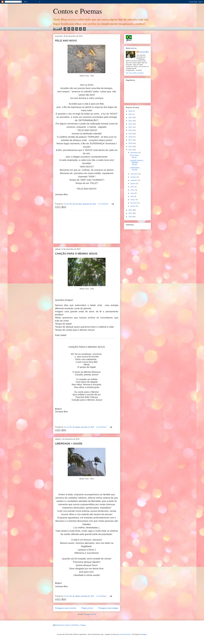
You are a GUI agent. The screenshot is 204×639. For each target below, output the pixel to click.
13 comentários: (101, 427)
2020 (130, 130)
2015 (130, 146)
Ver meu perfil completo (135, 73)
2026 (130, 111)
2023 (130, 121)
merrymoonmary (125, 634)
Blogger (144, 634)
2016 (130, 143)
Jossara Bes (144, 52)
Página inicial (87, 608)
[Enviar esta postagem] (112, 204)
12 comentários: (103, 204)
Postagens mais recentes (65, 608)
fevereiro (134, 203)
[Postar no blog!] (58, 207)
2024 (130, 117)
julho (132, 187)
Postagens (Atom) (90, 614)
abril (132, 196)
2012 (130, 213)
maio (132, 193)
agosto (133, 183)
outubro (133, 177)
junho (132, 190)
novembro (134, 174)
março (133, 199)
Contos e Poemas (77, 11)
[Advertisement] (86, 227)
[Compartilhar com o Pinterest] (65, 207)
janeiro (133, 206)
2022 (130, 124)
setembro (134, 180)
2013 (130, 210)
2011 (130, 216)
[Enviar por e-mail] (56, 207)
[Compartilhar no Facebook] (63, 207)
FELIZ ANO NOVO (66, 40)
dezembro (134, 152)
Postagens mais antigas (108, 608)
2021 (130, 127)
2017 (130, 140)
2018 (130, 137)
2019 (130, 134)
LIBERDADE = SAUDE (68, 443)
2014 (130, 150)
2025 (130, 114)
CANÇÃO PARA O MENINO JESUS (76, 253)
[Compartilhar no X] (60, 207)
